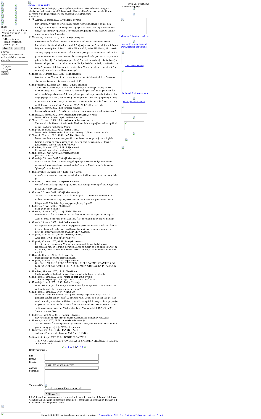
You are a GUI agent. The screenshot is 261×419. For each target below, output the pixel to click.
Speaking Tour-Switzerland (134, 44)
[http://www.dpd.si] (134, 118)
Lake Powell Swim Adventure (134, 93)
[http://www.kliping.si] (134, 149)
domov (31, 5)
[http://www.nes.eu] (134, 129)
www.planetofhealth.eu (134, 101)
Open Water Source (134, 65)
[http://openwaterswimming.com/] (134, 63)
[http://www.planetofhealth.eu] (134, 98)
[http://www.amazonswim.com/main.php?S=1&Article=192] (134, 42)
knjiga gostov (43, 5)
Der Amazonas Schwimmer (134, 46)
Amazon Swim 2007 (108, 415)
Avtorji (160, 415)
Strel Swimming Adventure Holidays (137, 415)
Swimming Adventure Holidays (134, 36)
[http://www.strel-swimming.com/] (134, 33)
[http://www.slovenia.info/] (134, 134)
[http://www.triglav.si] (134, 112)
